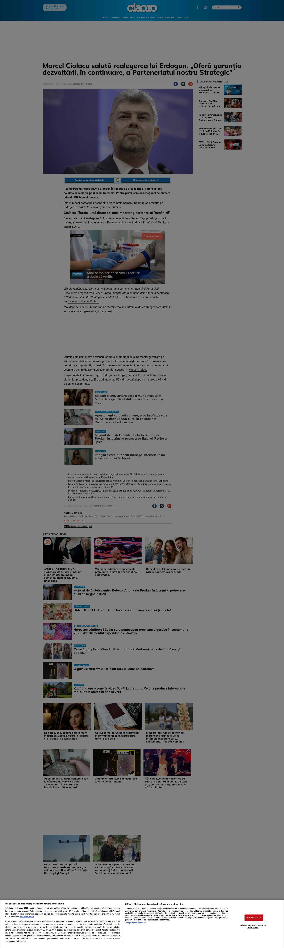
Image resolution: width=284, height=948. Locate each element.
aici (36, 933)
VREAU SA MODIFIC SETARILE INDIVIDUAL (252, 926)
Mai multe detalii (27, 917)
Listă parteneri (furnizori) (136, 923)
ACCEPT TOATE (254, 917)
